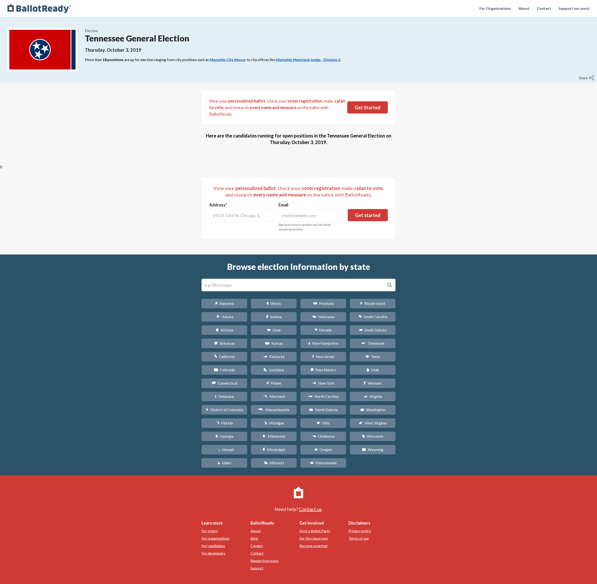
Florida (224, 423)
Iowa (274, 330)
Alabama (224, 303)
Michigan (274, 423)
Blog (254, 538)
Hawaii (224, 449)
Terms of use (358, 538)
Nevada (323, 330)
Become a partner (313, 545)
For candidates (213, 545)
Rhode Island (372, 303)
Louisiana (274, 370)
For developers (213, 553)
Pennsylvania (323, 462)
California (224, 356)
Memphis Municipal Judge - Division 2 (308, 59)
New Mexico (323, 370)
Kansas (274, 343)
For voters (209, 531)
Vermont (373, 383)
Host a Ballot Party (314, 531)
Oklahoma (323, 436)
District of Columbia (224, 409)
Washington (372, 409)
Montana (323, 303)
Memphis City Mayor (228, 59)
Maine (274, 383)
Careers (256, 545)
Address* (218, 204)
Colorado (224, 370)
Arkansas (224, 343)
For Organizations (495, 8)
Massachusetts (273, 409)
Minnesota (274, 436)
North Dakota (323, 409)
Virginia (372, 396)
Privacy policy (359, 531)
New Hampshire (323, 343)
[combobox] (242, 215)
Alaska (224, 316)
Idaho (224, 462)
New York (323, 383)
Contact (544, 8)
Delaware (224, 396)
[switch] (587, 78)
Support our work (574, 8)
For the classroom (313, 538)
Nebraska (323, 316)
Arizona (224, 330)
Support (256, 568)
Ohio (323, 423)
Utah (373, 370)
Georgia (224, 436)
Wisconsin (372, 436)
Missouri (274, 462)
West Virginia (372, 423)
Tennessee (372, 343)
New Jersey (323, 356)
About (523, 8)
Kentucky (274, 356)
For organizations (215, 538)
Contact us (310, 509)
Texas (372, 356)
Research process (264, 560)
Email (283, 204)
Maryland (274, 396)
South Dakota (372, 330)
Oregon (323, 449)
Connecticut (224, 383)
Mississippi (274, 449)
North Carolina (323, 396)
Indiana (274, 316)
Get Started (367, 107)
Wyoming (372, 449)
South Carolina (372, 316)
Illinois (274, 303)
